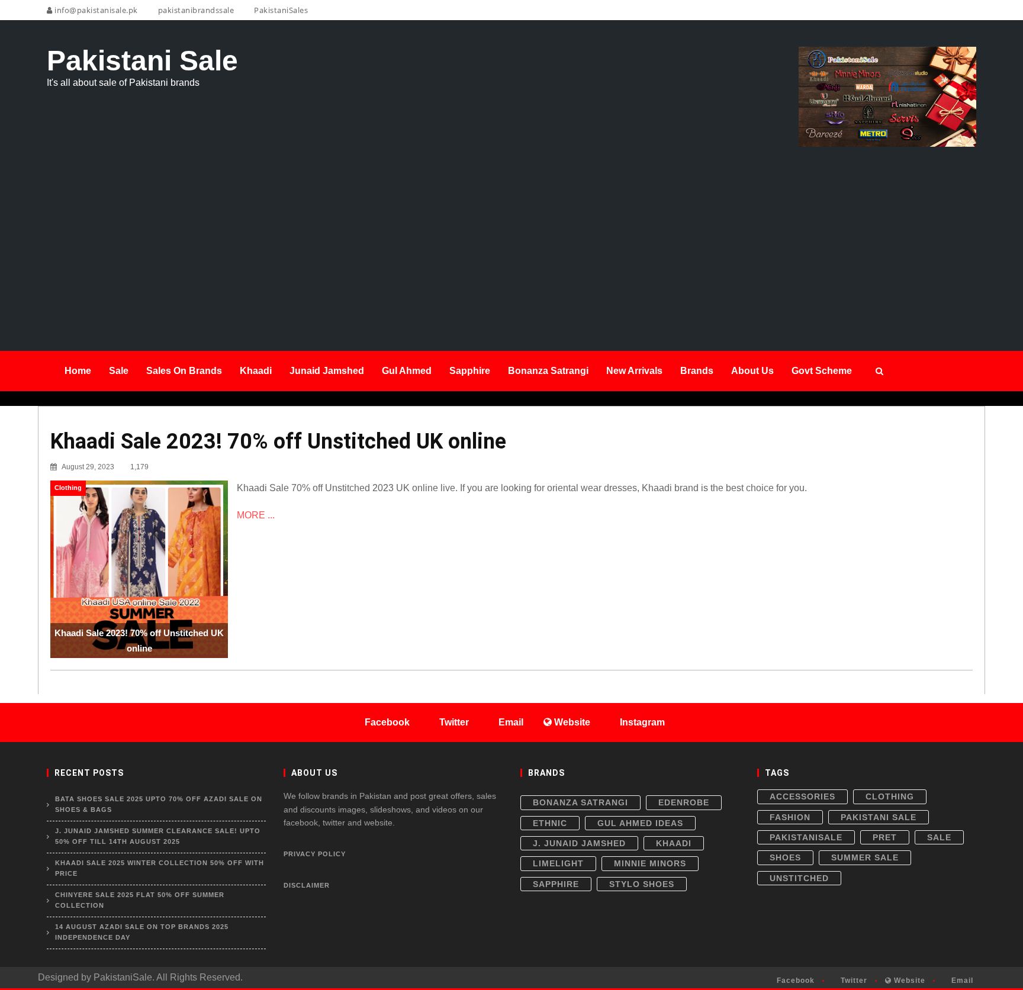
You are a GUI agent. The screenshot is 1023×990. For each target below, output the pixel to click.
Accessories (802, 796)
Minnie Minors (650, 863)
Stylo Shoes (641, 884)
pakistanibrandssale (195, 10)
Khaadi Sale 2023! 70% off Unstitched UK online (278, 441)
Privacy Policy (315, 853)
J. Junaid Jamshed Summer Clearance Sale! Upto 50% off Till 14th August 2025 (157, 836)
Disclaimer (307, 885)
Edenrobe (683, 802)
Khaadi (673, 843)
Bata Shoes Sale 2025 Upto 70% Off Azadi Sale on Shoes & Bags (158, 804)
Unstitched (799, 878)
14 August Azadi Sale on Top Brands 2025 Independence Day (142, 932)
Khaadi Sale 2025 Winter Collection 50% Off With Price (159, 868)
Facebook (794, 980)
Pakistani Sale (878, 817)
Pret (885, 837)
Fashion (790, 817)
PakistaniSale (806, 837)
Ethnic (550, 823)
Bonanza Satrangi (580, 802)
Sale (939, 837)
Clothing (890, 796)
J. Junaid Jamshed (579, 843)
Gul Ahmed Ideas (640, 823)
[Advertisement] (511, 235)
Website (908, 980)
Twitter (852, 980)
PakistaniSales (280, 10)
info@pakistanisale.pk (95, 10)
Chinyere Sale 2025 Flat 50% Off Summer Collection (139, 900)
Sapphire (556, 884)
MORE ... (256, 515)
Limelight (558, 863)
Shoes (785, 857)
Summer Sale (865, 857)
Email (961, 980)
